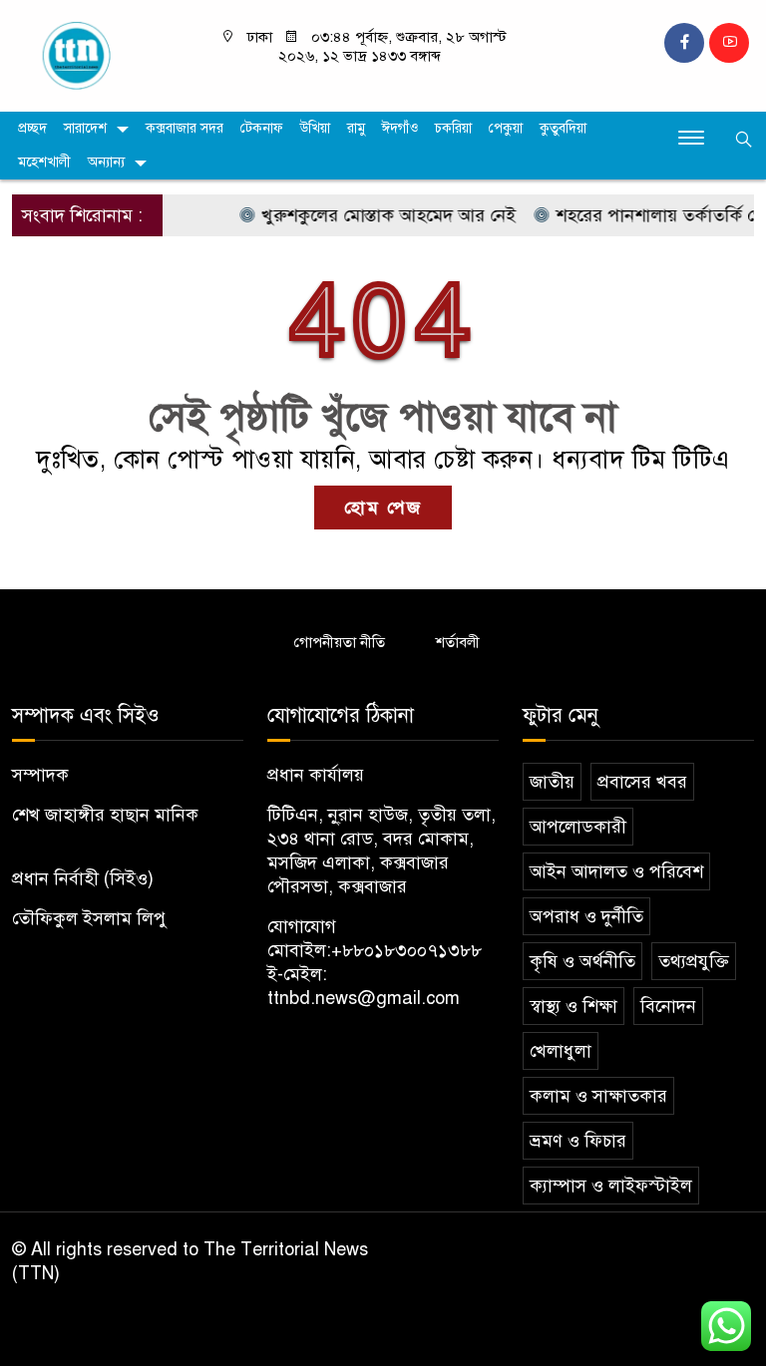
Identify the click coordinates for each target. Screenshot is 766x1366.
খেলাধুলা (560, 1051)
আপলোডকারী (578, 827)
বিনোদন (668, 1006)
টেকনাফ (261, 128)
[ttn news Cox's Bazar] (96, 55)
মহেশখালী (44, 162)
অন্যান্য (106, 162)
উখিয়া (315, 128)
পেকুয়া (506, 128)
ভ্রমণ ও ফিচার (578, 1141)
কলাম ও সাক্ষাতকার (598, 1096)
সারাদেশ (85, 128)
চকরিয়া (453, 128)
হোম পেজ (383, 507)
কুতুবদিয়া (563, 128)
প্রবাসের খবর (642, 782)
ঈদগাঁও (400, 128)
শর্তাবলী (458, 642)
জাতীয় (552, 782)
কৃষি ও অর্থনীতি (582, 961)
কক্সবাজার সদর (184, 128)
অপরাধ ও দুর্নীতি (586, 916)
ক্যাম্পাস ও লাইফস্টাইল (611, 1185)
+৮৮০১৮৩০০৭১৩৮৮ (406, 950)
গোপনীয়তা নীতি (339, 642)
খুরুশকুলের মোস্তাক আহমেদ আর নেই (374, 215)
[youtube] (729, 43)
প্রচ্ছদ (32, 128)
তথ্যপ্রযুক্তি (693, 961)
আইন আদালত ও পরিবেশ (616, 871)
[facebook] (684, 43)
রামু (356, 128)
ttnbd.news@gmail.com (363, 998)
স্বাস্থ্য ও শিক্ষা (573, 1006)
